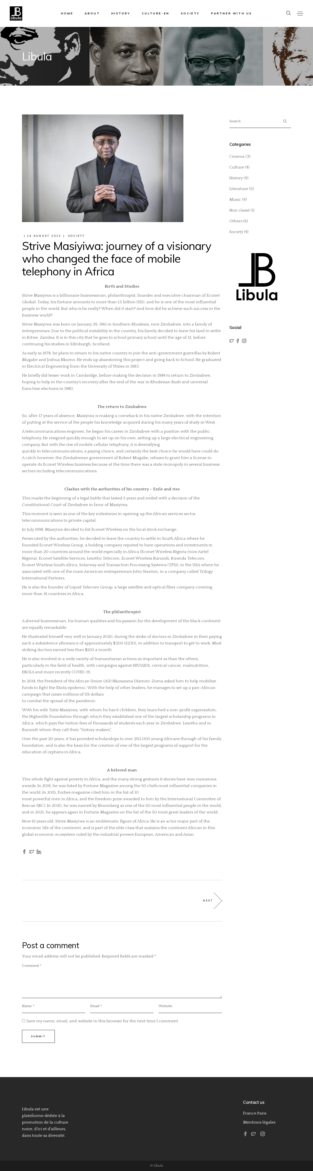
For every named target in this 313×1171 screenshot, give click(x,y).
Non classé (239, 210)
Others (235, 221)
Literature (238, 189)
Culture (236, 167)
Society (76, 235)
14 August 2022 (44, 235)
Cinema (237, 156)
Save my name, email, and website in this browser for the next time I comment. (103, 1021)
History (236, 178)
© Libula (156, 1166)
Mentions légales (259, 1122)
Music (235, 199)
